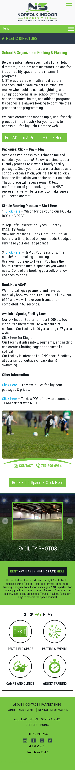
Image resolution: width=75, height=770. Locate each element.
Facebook (36, 43)
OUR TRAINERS (51, 719)
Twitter (53, 43)
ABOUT (17, 704)
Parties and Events (21, 710)
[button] (70, 521)
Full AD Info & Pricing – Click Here (34, 137)
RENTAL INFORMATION (53, 710)
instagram (28, 43)
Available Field (37, 571)
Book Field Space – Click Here (37, 482)
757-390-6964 (51, 466)
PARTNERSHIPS (51, 704)
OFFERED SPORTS (37, 725)
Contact (31, 704)
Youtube (44, 43)
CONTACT (26, 466)
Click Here (12, 211)
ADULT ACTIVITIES (26, 719)
